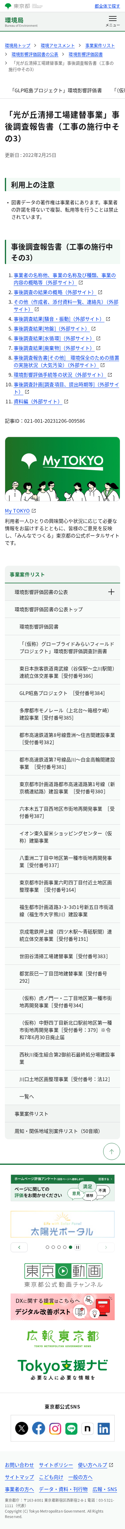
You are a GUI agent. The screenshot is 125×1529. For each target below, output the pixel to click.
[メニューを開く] (112, 22)
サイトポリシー (56, 1464)
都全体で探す (107, 6)
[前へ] (19, 1247)
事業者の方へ (19, 1489)
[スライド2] (53, 1247)
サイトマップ (19, 1476)
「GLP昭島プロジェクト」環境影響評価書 (56, 90)
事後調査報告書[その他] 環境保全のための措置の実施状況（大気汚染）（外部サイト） (66, 361)
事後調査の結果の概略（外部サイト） (55, 292)
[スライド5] (70, 1247)
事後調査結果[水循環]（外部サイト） (54, 338)
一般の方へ (80, 1476)
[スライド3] (59, 1247)
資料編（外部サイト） (38, 401)
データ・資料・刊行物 (63, 1489)
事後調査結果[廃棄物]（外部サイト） (54, 347)
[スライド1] (47, 1247)
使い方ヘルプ (92, 1464)
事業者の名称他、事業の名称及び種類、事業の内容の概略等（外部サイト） (65, 278)
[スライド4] (64, 1247)
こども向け (51, 1476)
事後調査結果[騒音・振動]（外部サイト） (59, 318)
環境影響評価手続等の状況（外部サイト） (60, 374)
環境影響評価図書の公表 (41, 591)
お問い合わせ (19, 1464)
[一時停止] (78, 1247)
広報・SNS (105, 1489)
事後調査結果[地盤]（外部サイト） (52, 328)
